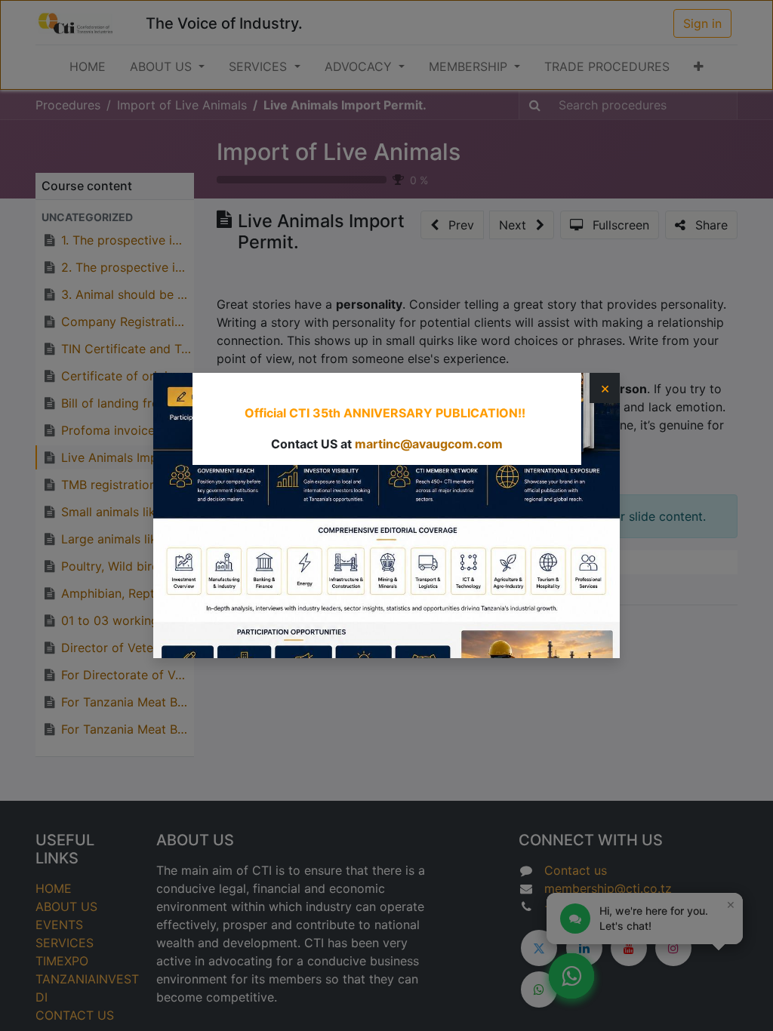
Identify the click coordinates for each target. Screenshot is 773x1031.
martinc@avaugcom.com (429, 443)
